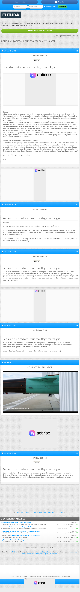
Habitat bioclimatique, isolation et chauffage (58, 23)
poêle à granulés (45, 554)
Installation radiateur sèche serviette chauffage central (20, 531)
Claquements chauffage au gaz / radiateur (25, 536)
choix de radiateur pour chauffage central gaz (17, 527)
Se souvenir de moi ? (51, 6)
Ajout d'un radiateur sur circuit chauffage (16, 523)
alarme (54, 554)
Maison (14, 552)
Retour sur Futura (19, 2)
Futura (12, 576)
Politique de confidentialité (51, 576)
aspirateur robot (33, 554)
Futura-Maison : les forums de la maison (26, 23)
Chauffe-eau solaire (22, 512)
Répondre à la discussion (40, 31)
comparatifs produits (43, 552)
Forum (7, 23)
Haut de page (66, 576)
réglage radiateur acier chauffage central (15, 540)
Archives (18, 576)
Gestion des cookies (35, 576)
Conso (25, 576)
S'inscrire (59, 2)
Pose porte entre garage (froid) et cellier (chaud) (47, 512)
